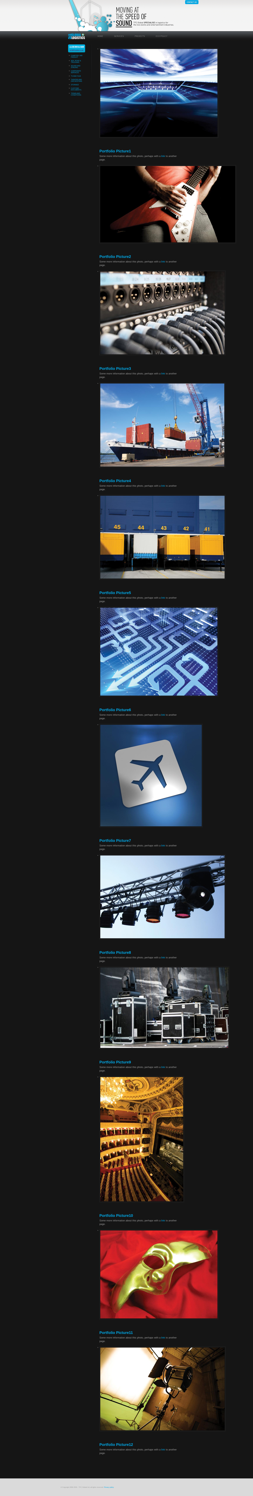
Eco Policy (161, 36)
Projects (140, 36)
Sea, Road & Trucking (76, 61)
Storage (75, 85)
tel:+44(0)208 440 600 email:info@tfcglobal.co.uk (76, 48)
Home (100, 36)
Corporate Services (76, 71)
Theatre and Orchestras (76, 80)
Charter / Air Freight (76, 56)
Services (119, 36)
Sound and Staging (75, 66)
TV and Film (76, 76)
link (163, 156)
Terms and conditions (76, 94)
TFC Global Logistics (76, 36)
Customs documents (76, 89)
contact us (192, 2)
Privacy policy (109, 1487)
